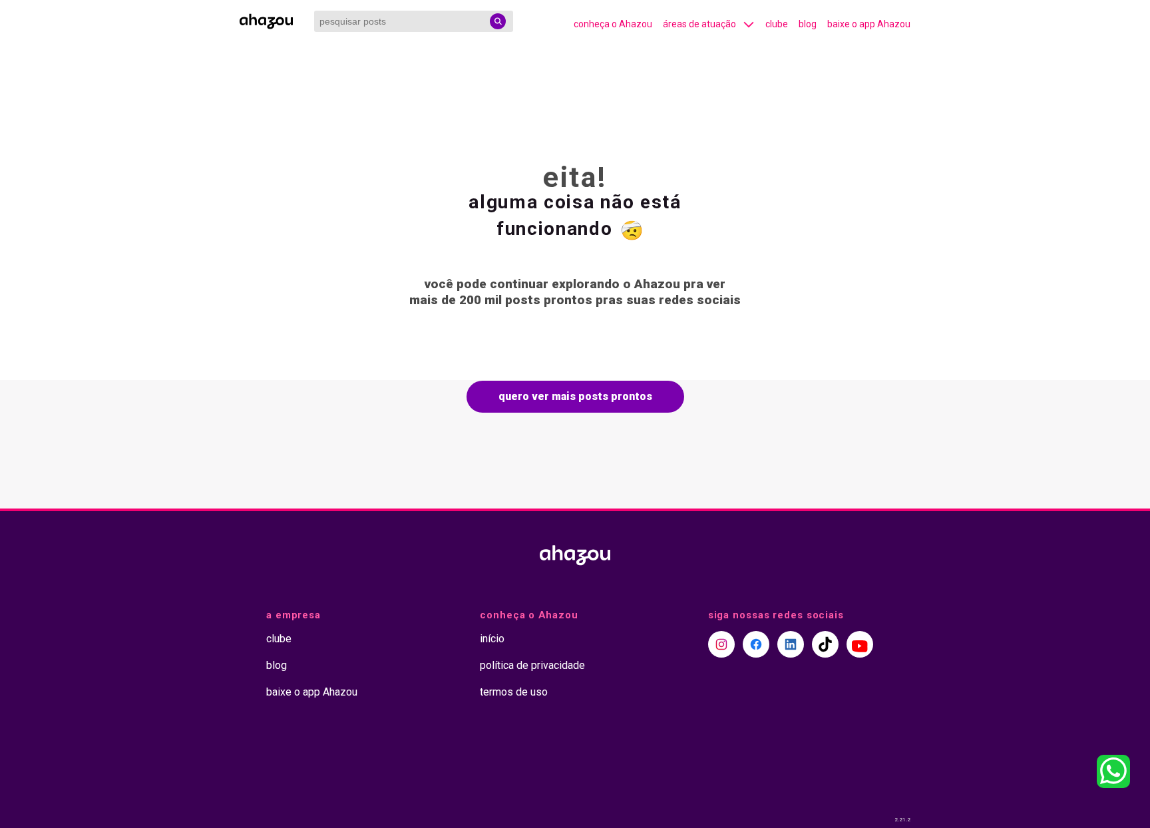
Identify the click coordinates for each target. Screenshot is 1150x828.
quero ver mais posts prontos (575, 396)
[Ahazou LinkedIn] (790, 644)
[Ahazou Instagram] (721, 644)
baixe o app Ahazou (868, 24)
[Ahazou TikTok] (825, 644)
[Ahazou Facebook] (756, 644)
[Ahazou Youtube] (860, 644)
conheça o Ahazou (613, 24)
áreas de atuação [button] (699, 24)
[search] (498, 21)
